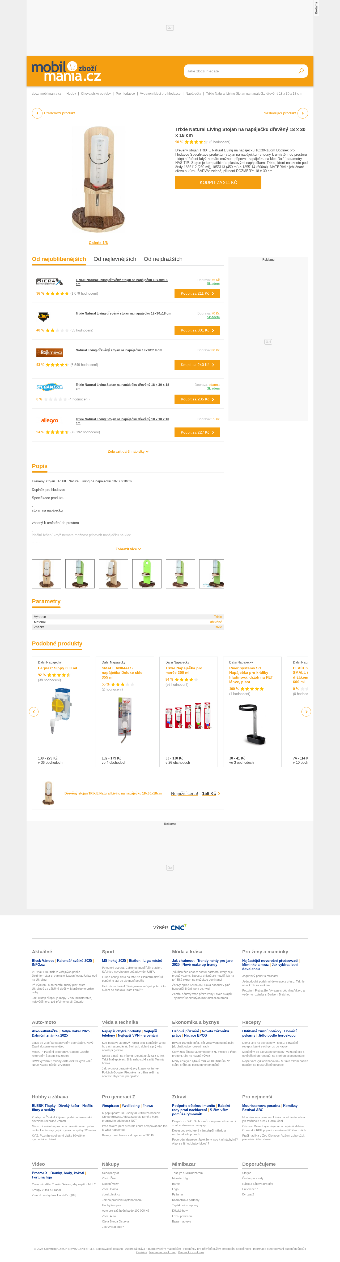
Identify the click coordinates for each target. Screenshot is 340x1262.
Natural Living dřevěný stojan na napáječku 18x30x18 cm (119, 350)
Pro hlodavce (125, 93)
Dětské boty (180, 1210)
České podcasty (253, 1178)
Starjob (246, 1172)
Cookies (141, 1252)
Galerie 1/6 (98, 243)
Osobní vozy (110, 1183)
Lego (175, 1189)
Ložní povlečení (182, 1216)
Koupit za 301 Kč (195, 330)
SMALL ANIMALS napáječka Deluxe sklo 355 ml (122, 672)
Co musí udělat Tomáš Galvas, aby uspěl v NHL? (64, 1184)
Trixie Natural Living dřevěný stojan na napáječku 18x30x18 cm (123, 313)
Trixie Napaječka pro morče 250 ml (183, 670)
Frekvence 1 (250, 1189)
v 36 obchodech (50, 763)
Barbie (176, 1183)
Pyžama (177, 1194)
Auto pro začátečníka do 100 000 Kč (125, 1210)
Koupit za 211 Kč (218, 182)
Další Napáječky (50, 662)
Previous (34, 711)
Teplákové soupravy (185, 1205)
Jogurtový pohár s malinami (260, 975)
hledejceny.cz (111, 1172)
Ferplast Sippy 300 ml (57, 668)
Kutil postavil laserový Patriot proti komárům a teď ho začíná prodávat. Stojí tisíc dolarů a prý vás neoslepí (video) (134, 1046)
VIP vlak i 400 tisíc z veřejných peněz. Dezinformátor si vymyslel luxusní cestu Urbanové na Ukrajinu (64, 975)
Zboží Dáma (110, 1189)
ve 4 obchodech (114, 763)
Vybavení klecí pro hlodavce (160, 93)
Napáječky (193, 93)
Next (306, 712)
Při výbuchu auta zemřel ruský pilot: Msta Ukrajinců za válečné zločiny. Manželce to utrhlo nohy (63, 988)
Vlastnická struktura (191, 1252)
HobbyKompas (111, 1205)
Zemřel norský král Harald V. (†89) (54, 1195)
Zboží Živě (109, 1178)
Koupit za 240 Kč (195, 365)
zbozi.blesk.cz (111, 1194)
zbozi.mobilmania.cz (46, 93)
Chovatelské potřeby (96, 93)
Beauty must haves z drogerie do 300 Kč (128, 1135)
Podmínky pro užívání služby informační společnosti (217, 1248)
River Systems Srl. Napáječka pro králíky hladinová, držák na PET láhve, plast (251, 675)
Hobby (71, 93)
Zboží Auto (109, 1216)
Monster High (180, 1178)
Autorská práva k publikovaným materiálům (153, 1248)
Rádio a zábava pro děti (257, 1183)
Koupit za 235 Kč (195, 399)
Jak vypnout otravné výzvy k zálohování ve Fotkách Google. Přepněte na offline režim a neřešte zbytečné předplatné (130, 1072)
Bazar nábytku (181, 1221)
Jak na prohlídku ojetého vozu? (122, 1200)
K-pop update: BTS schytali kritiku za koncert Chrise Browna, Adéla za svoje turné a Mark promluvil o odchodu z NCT (131, 1116)
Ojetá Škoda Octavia (115, 1221)
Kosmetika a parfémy (185, 1200)
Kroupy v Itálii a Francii (46, 1189)
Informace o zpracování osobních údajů (278, 1248)
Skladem (213, 284)
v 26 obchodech (177, 763)
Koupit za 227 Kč (195, 432)
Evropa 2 (248, 1194)
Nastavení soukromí (162, 1252)
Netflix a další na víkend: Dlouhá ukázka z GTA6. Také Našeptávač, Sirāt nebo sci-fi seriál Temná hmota (133, 1059)
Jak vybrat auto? (113, 1226)
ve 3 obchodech (241, 763)
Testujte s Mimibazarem (187, 1172)
